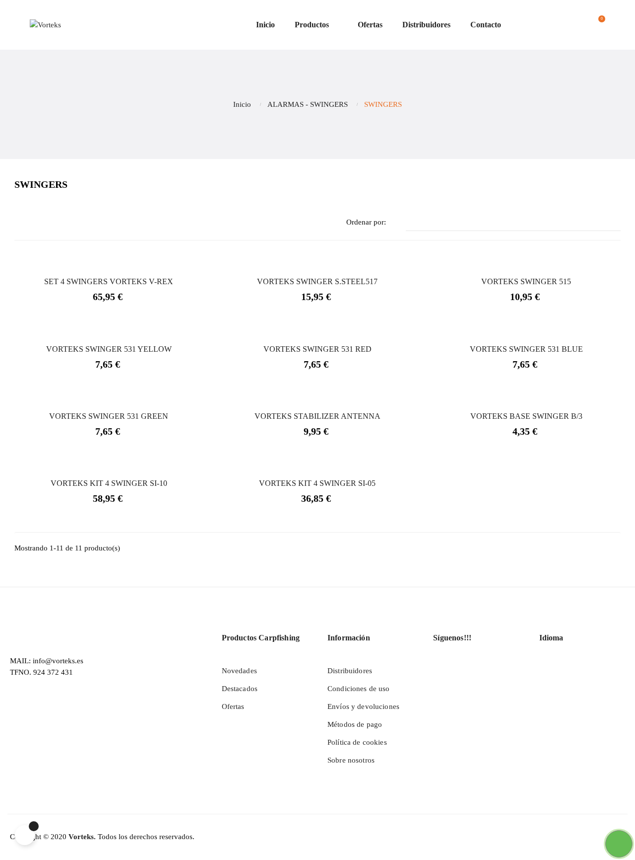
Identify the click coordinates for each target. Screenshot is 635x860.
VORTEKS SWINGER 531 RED (317, 349)
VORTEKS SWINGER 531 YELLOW (109, 349)
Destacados (239, 689)
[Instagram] (479, 670)
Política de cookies (357, 742)
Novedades (239, 671)
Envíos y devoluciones (363, 706)
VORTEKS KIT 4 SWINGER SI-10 (109, 483)
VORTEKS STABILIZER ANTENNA (317, 416)
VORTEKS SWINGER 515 (526, 281)
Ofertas (233, 706)
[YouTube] (460, 670)
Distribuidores (349, 671)
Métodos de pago (354, 724)
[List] (35, 223)
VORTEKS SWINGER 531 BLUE (526, 349)
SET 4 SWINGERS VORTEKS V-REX (108, 281)
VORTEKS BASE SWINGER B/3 (526, 416)
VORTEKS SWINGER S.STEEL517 (317, 281)
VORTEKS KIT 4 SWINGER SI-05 (317, 483)
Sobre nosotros (351, 760)
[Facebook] (441, 670)
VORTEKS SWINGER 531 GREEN (108, 416)
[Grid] (20, 223)
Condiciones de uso (358, 689)
